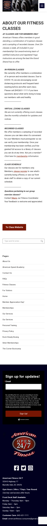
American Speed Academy (13, 267)
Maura (14, 198)
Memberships (8, 308)
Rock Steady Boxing (11, 337)
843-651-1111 (23, 515)
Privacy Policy (8, 331)
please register (20, 171)
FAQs (5, 279)
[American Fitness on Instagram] (30, 468)
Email (8, 381)
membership (21, 156)
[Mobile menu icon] (41, 5)
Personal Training (10, 325)
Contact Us (7, 273)
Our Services (8, 314)
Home (5, 296)
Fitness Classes (9, 285)
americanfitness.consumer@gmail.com (24, 519)
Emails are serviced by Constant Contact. (18, 407)
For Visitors (7, 290)
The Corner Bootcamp (12, 349)
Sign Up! (23, 414)
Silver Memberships (11, 343)
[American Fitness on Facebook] (16, 468)
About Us (6, 261)
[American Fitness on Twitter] (23, 468)
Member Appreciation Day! (13, 302)
